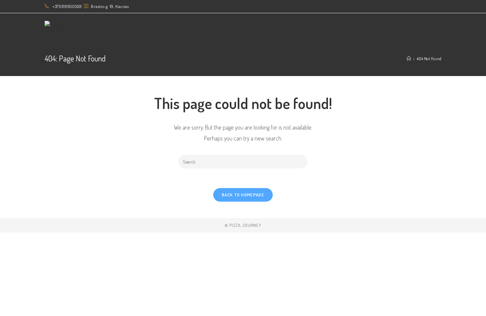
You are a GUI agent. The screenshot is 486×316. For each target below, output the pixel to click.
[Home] (409, 58)
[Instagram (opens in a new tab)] (432, 6)
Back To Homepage (243, 194)
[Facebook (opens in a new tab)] (424, 6)
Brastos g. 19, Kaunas (110, 6)
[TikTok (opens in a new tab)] (438, 6)
